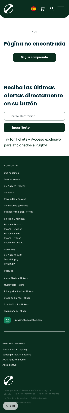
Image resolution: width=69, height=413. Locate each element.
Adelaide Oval (10, 364)
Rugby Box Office (30, 390)
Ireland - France (12, 238)
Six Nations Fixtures (14, 186)
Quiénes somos (12, 179)
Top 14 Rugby (11, 259)
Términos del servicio (17, 398)
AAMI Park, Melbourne (14, 359)
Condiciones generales (16, 205)
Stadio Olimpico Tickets (16, 304)
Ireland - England (13, 229)
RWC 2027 (9, 264)
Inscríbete (21, 127)
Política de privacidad (49, 394)
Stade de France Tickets (17, 298)
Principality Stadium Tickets (18, 291)
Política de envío (39, 398)
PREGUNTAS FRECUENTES (18, 212)
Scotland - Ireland (13, 242)
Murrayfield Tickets (14, 284)
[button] (42, 9)
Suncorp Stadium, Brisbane (17, 354)
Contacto (9, 192)
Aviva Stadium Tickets (16, 278)
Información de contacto (19, 402)
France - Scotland (13, 224)
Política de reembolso (25, 394)
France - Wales (12, 233)
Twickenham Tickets (15, 311)
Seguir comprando (34, 57)
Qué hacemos (11, 173)
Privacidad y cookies (15, 199)
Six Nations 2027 (13, 255)
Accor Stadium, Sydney (15, 349)
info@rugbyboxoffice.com (28, 320)
